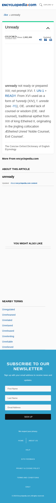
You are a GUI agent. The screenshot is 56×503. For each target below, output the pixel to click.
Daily (28, 487)
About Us (33, 440)
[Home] (19, 4)
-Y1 (14, 106)
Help (28, 450)
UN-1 (40, 91)
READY (10, 96)
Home (20, 440)
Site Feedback (28, 459)
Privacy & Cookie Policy (28, 468)
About (24, 183)
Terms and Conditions (28, 477)
